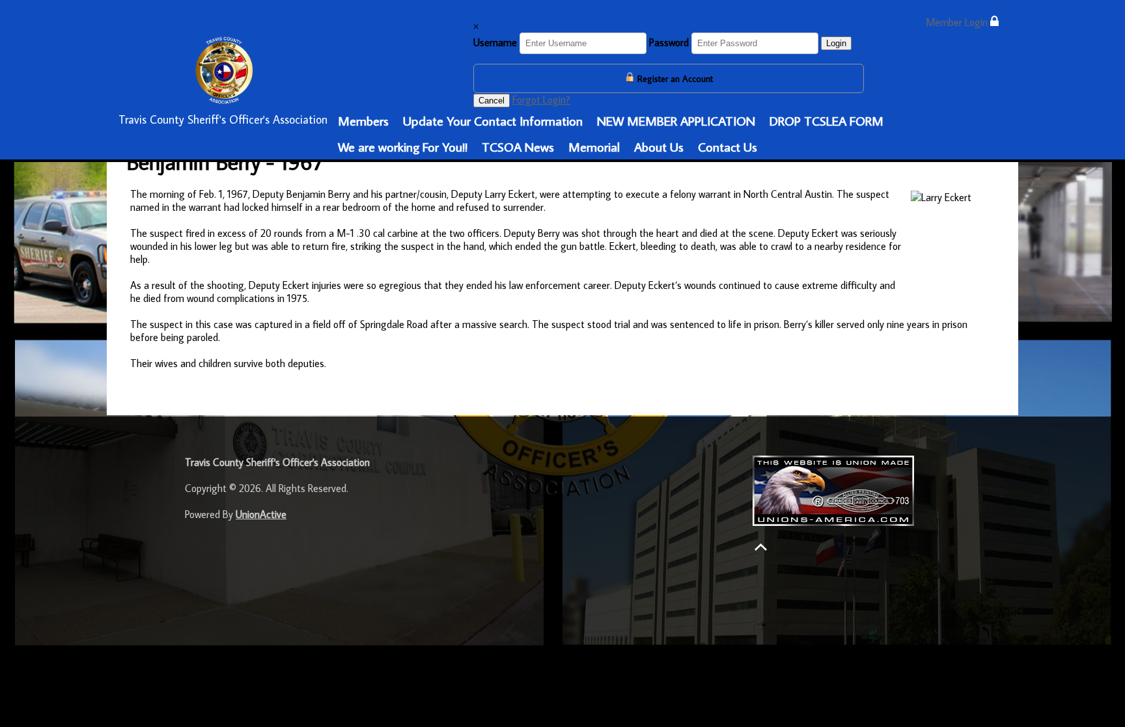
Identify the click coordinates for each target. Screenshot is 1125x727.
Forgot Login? (541, 99)
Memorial (594, 146)
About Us (659, 146)
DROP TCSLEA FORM (826, 120)
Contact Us (727, 146)
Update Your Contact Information (493, 120)
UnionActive (261, 514)
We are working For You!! (402, 146)
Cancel (492, 100)
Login (836, 43)
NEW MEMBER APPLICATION (676, 120)
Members (363, 120)
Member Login (958, 22)
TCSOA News (518, 146)
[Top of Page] (761, 547)
